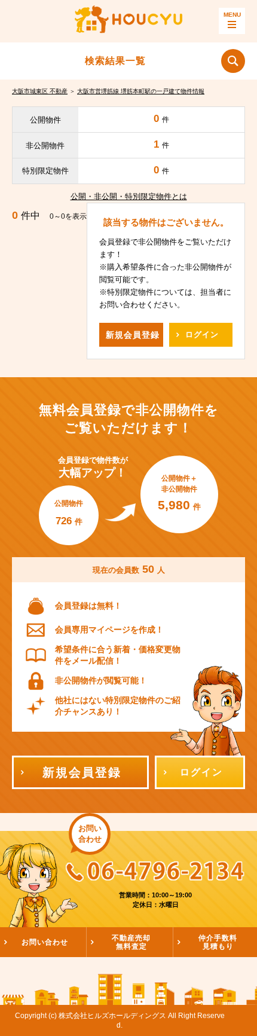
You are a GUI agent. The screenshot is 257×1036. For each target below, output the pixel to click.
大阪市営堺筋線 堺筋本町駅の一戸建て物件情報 (140, 91)
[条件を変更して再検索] (233, 61)
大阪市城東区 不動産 (40, 91)
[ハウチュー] (128, 21)
